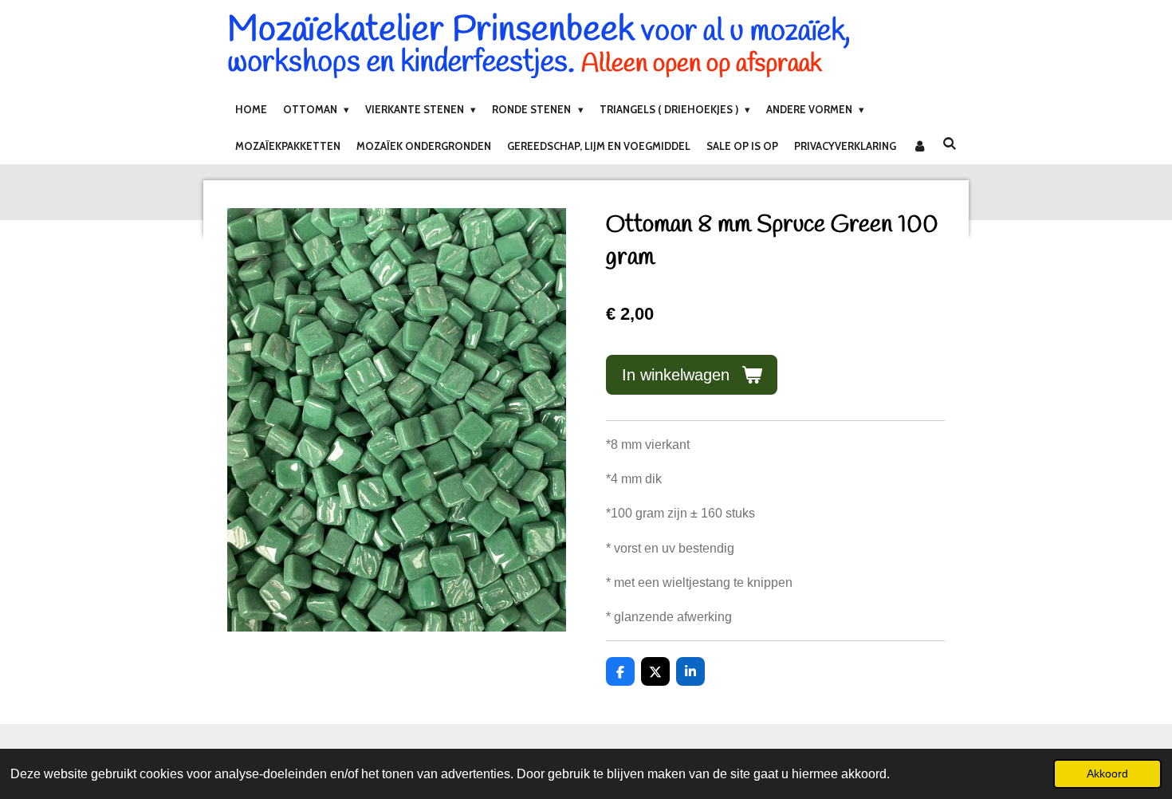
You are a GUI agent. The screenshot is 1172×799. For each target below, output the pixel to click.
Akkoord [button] (1107, 773)
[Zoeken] (949, 143)
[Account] (919, 146)
